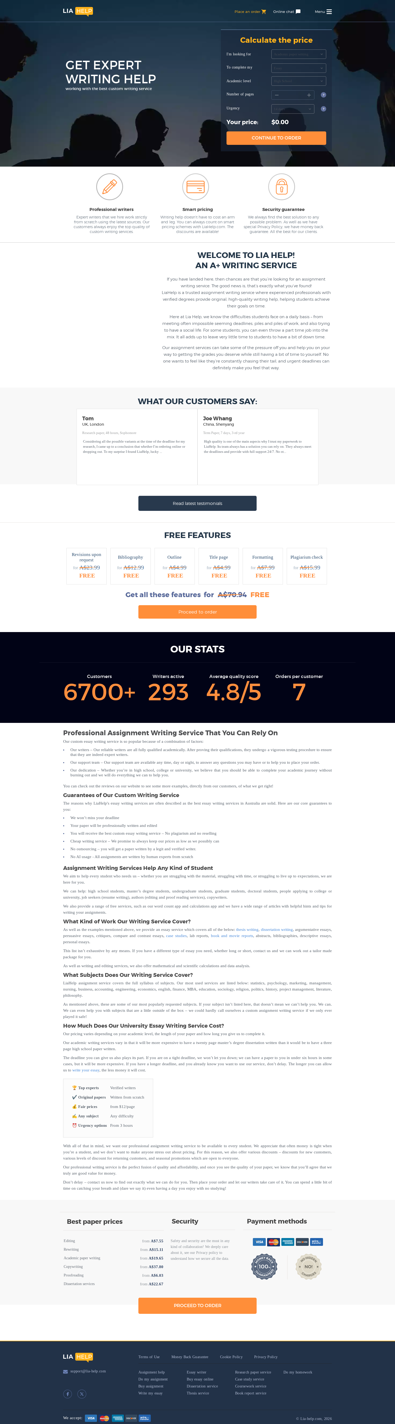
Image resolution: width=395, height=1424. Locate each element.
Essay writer (197, 1372)
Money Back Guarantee (190, 1357)
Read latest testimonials (197, 503)
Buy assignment (150, 1386)
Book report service (251, 1393)
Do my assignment (153, 1379)
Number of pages (240, 94)
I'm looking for (239, 54)
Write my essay (150, 1393)
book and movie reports (232, 936)
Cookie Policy (231, 1357)
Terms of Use (149, 1357)
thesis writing (247, 929)
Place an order (247, 11)
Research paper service (253, 1372)
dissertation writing (277, 929)
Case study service (249, 1379)
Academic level (239, 81)
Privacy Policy (266, 1357)
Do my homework (297, 1372)
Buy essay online (200, 1379)
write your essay (85, 1070)
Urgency (233, 108)
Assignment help (151, 1372)
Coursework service (250, 1386)
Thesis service (198, 1393)
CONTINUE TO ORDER (276, 138)
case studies (176, 936)
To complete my (239, 67)
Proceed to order (197, 612)
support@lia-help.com (88, 1371)
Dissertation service (202, 1386)
